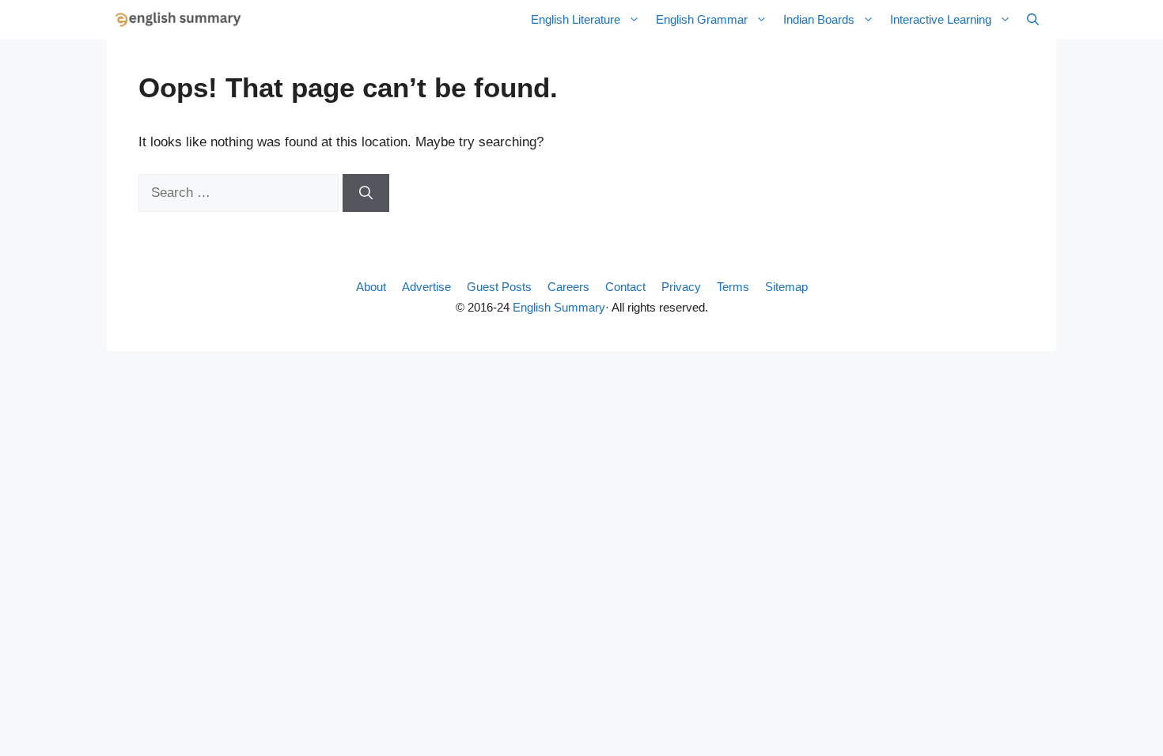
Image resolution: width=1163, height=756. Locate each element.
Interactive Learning (940, 19)
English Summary (559, 307)
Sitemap (786, 286)
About (371, 286)
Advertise (426, 286)
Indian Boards (818, 19)
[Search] (366, 193)
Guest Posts (499, 286)
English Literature (575, 19)
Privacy (681, 286)
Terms (733, 286)
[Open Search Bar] (1033, 20)
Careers (568, 286)
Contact (625, 286)
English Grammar (702, 19)
